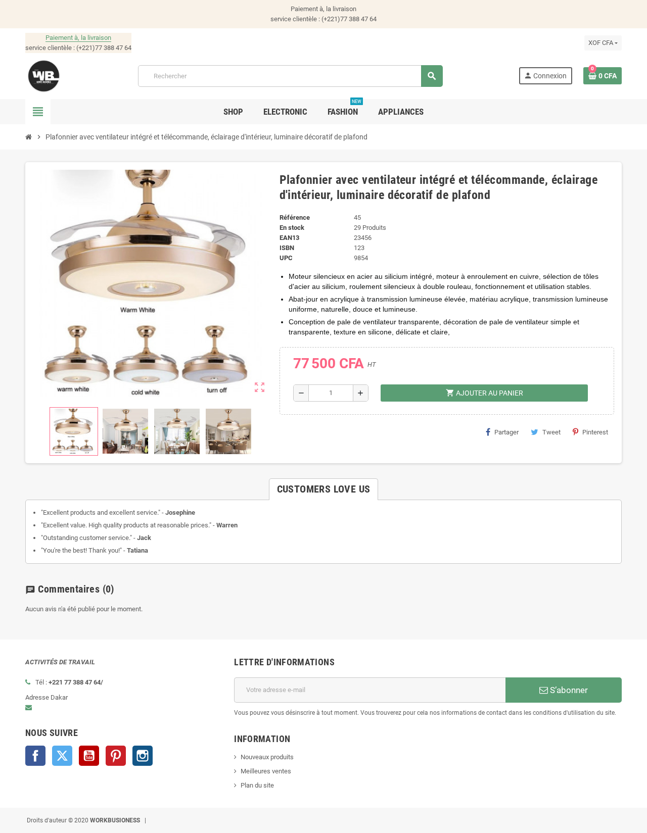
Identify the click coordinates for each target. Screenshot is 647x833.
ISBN (287, 248)
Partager (506, 432)
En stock (292, 227)
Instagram (142, 756)
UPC (286, 258)
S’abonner (568, 690)
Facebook (35, 756)
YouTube (89, 756)
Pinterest (595, 432)
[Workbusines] (43, 75)
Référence (295, 217)
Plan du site (257, 785)
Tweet (551, 432)
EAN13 (289, 237)
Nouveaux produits (267, 757)
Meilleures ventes (266, 771)
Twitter (62, 756)
